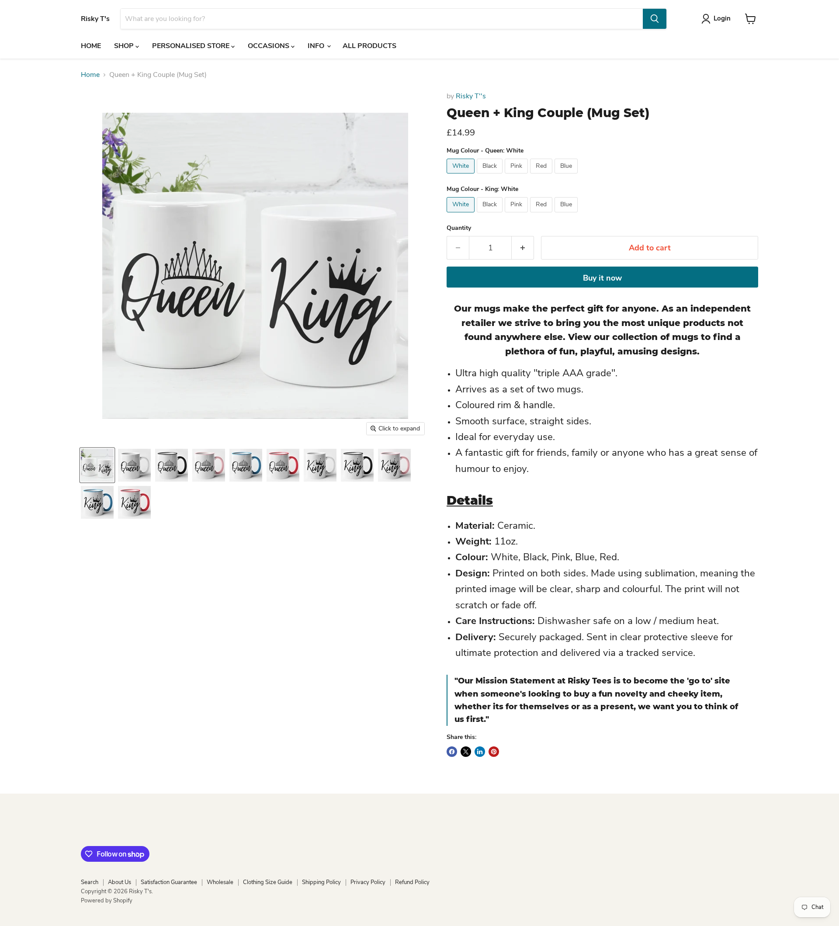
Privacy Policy (367, 882)
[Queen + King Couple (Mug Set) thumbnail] (97, 465)
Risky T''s (471, 96)
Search (89, 882)
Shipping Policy (321, 882)
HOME (91, 46)
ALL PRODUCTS (369, 46)
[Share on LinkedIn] (480, 751)
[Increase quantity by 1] (523, 248)
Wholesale (220, 882)
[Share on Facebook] (452, 751)
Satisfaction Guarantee (169, 882)
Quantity (459, 228)
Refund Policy (412, 882)
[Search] (654, 19)
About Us (119, 882)
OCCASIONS (269, 46)
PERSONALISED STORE (191, 46)
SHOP (124, 46)
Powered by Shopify (106, 901)
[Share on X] (466, 751)
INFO (317, 46)
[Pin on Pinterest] (494, 751)
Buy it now (602, 278)
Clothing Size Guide (267, 882)
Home (90, 75)
